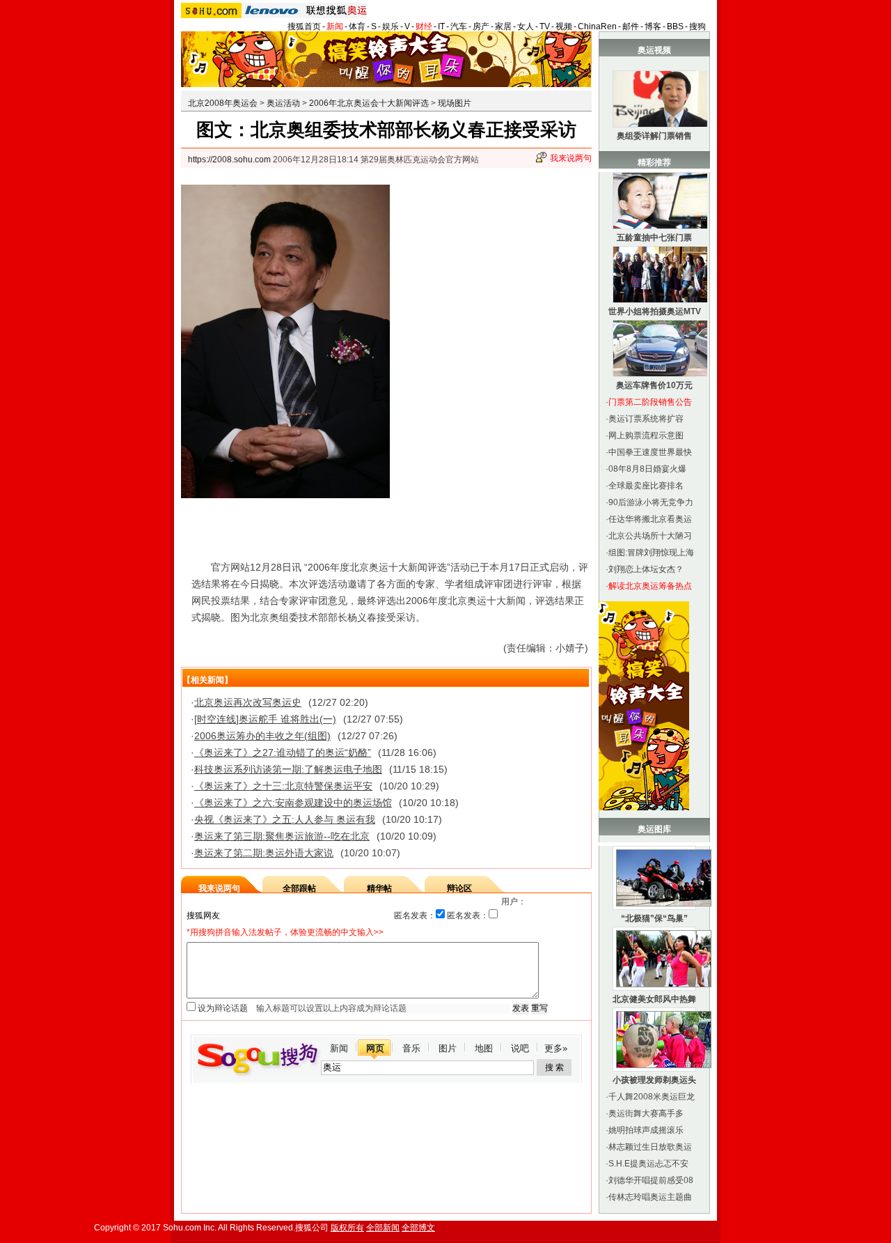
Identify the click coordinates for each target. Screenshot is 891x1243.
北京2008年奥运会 (223, 103)
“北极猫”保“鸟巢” (654, 918)
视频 (563, 26)
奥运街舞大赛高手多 (646, 1113)
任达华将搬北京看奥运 (650, 519)
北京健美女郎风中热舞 (654, 999)
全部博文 (418, 1228)
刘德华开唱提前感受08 (650, 1180)
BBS (675, 26)
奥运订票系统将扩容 (646, 419)
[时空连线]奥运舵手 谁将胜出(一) (265, 719)
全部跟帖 (299, 888)
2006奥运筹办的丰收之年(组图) (262, 735)
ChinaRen (597, 26)
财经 (424, 26)
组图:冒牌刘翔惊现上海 (651, 552)
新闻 (334, 26)
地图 (484, 1048)
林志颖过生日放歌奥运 (650, 1147)
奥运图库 (654, 829)
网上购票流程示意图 (646, 435)
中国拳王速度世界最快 (650, 452)
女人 (525, 26)
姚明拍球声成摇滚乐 (646, 1130)
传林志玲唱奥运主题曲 (650, 1197)
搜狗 (697, 26)
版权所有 (347, 1228)
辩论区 (459, 888)
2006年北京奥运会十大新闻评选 (369, 103)
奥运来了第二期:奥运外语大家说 (263, 852)
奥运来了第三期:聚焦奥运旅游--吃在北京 (282, 836)
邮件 (630, 26)
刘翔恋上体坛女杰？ (646, 569)
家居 (503, 26)
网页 (375, 1048)
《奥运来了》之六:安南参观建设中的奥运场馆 (293, 802)
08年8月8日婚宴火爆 (647, 469)
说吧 (520, 1048)
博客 (653, 26)
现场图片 (454, 103)
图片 (448, 1048)
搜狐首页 (304, 26)
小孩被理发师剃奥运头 (654, 1080)
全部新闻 (383, 1228)
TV (544, 26)
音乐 (411, 1048)
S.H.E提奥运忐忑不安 (648, 1163)
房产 (481, 26)
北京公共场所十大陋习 (650, 536)
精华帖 (379, 888)
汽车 (458, 26)
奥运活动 (283, 103)
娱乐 (390, 26)
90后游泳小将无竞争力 (650, 502)
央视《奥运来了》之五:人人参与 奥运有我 (284, 819)
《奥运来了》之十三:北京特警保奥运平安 (283, 786)
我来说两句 (571, 158)
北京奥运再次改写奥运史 (247, 702)
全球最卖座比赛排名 (646, 486)
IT (441, 26)
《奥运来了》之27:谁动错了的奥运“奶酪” (282, 752)
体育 (357, 26)
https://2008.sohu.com (229, 159)
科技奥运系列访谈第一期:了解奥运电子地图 (288, 769)
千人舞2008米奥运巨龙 (651, 1097)
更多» (555, 1048)
